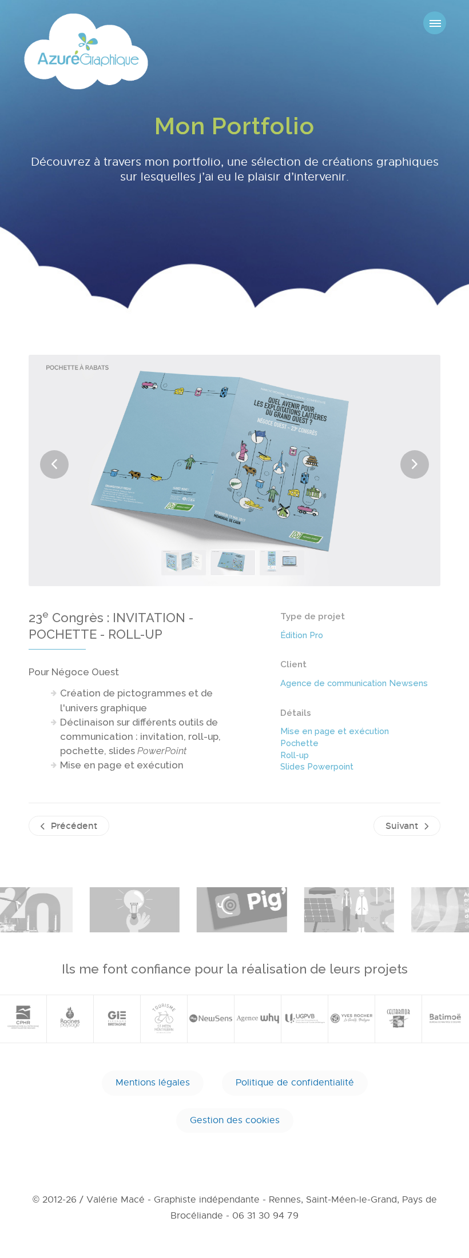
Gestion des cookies (235, 1120)
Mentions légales (153, 1082)
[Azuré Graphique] (86, 51)
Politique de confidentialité (295, 1082)
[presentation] (54, 464)
